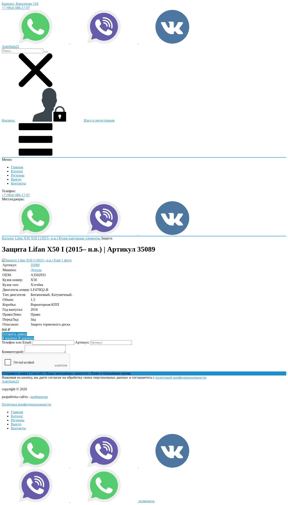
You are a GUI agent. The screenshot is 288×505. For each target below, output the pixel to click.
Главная (17, 167)
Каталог (17, 171)
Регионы (17, 175)
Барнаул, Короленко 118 (20, 4)
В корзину (18, 338)
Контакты (18, 183)
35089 (35, 265)
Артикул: (82, 342)
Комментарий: (13, 352)
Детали (36, 270)
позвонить (147, 501)
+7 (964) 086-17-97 (16, 8)
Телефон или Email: (17, 342)
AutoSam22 (10, 381)
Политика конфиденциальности (26, 404)
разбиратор (39, 397)
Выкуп (16, 179)
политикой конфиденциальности (180, 377)
